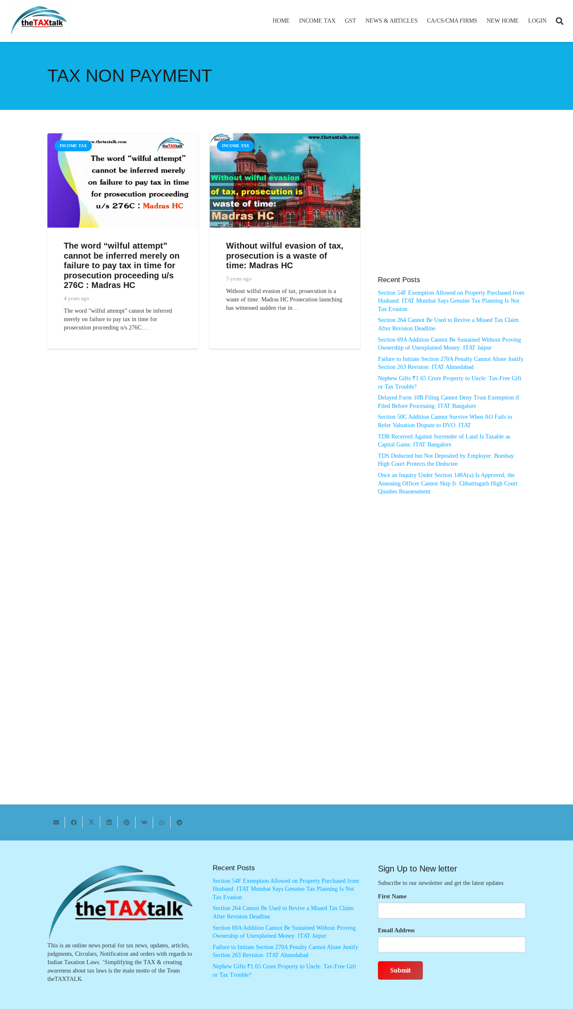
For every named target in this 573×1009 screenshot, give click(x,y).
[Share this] (74, 822)
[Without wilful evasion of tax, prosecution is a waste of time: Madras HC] (285, 137)
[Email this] (56, 822)
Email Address (396, 930)
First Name (392, 896)
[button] (339, 21)
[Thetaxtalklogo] (39, 21)
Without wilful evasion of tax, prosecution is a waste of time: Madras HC (285, 255)
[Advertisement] (452, 208)
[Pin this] (126, 822)
